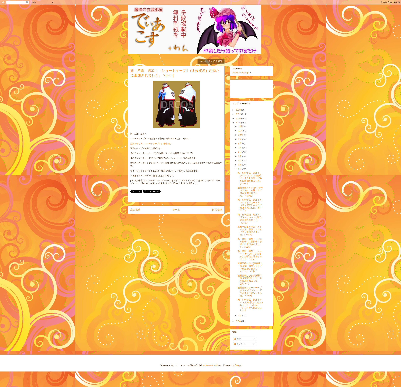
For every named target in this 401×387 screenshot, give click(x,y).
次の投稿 (135, 209)
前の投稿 (217, 209)
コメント (240, 344)
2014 (238, 321)
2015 (238, 122)
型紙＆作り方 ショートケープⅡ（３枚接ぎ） (151, 143)
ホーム (176, 209)
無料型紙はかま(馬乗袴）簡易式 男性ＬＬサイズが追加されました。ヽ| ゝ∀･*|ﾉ (250, 267)
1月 (240, 315)
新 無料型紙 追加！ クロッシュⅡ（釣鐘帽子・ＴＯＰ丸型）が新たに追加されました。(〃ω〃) (250, 178)
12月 (241, 126)
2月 (240, 169)
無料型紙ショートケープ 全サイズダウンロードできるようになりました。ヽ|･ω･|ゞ (251, 291)
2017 (238, 114)
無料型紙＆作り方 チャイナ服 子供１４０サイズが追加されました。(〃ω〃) (250, 231)
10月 (241, 135)
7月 (240, 147)
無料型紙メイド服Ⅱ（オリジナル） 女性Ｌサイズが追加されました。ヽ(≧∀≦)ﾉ (250, 191)
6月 (240, 152)
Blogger (238, 365)
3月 (240, 165)
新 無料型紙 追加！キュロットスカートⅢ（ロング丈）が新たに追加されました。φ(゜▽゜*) (250, 205)
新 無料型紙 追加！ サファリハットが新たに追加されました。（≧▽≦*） (250, 218)
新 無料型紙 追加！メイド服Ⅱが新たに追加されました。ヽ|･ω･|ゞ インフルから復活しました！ (250, 305)
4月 (240, 160)
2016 (238, 118)
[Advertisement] (247, 88)
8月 (240, 143)
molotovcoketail (210, 365)
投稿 (238, 339)
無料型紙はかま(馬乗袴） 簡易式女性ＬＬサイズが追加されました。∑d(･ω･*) (251, 279)
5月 (240, 156)
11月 (240, 130)
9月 (240, 139)
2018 (238, 110)
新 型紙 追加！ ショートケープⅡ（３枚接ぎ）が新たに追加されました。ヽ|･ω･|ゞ (250, 255)
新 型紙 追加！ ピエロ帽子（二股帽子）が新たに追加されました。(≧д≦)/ (250, 243)
